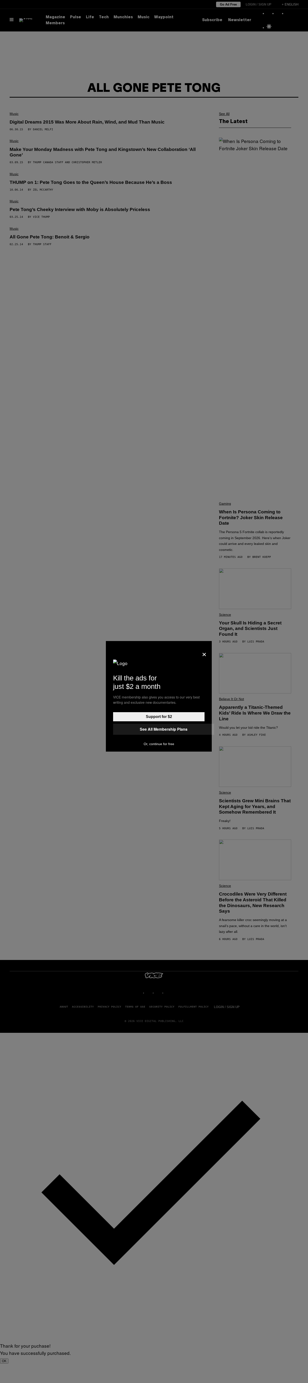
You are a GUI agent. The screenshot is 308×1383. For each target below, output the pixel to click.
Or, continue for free (159, 744)
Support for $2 (159, 717)
